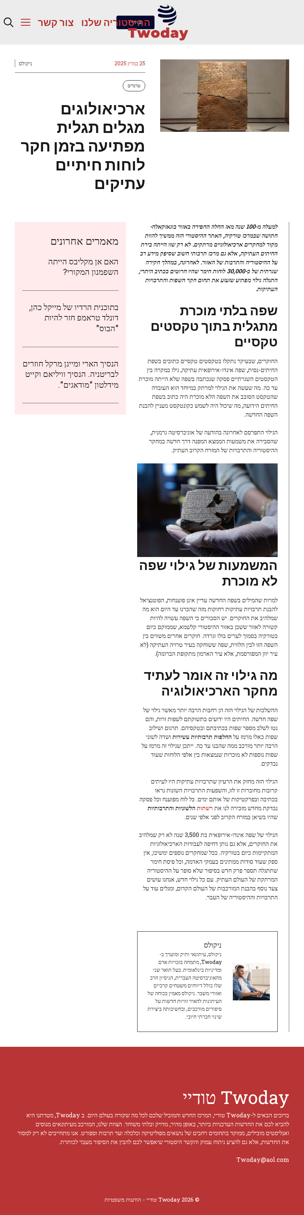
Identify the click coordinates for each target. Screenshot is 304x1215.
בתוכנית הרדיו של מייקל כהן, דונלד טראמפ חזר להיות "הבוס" (74, 317)
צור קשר (56, 22)
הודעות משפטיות (123, 1199)
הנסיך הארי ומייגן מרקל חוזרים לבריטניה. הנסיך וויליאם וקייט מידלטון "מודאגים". (71, 374)
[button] (8, 22)
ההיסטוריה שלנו (116, 22)
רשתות (204, 808)
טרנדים (134, 85)
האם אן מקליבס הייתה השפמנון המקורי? (83, 266)
